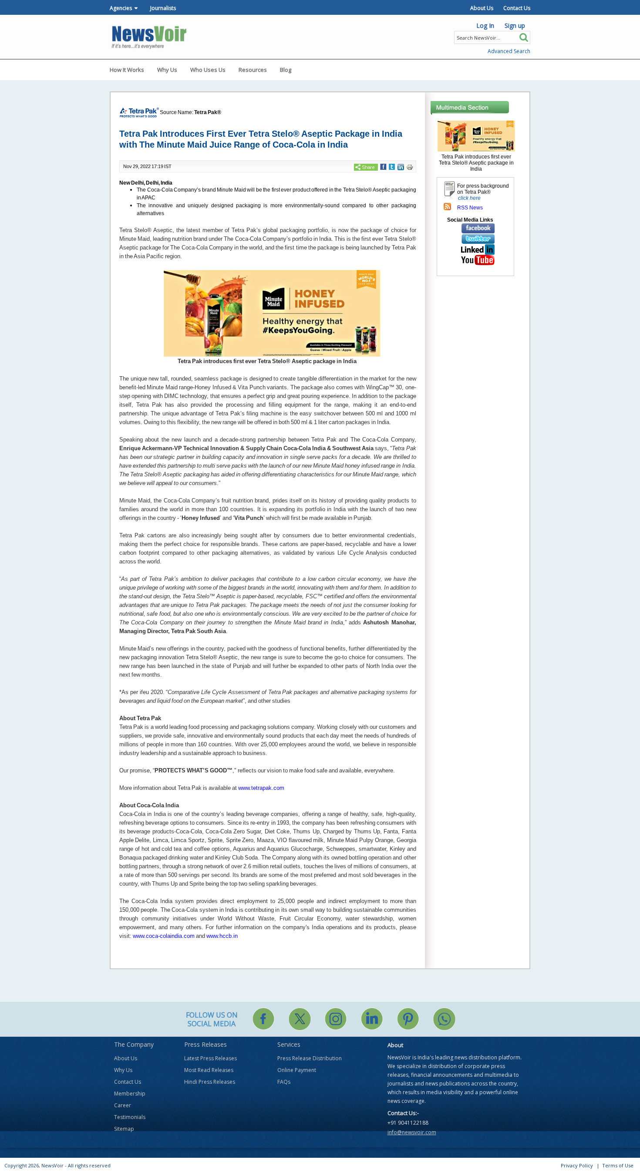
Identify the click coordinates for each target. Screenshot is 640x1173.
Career (122, 1105)
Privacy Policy (577, 1165)
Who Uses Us (208, 70)
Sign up (515, 25)
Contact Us (516, 8)
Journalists (163, 8)
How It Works (127, 70)
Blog (285, 70)
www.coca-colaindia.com (164, 936)
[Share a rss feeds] (447, 206)
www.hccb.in (222, 936)
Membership (129, 1093)
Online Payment (296, 1070)
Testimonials (129, 1117)
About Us (481, 8)
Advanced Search (509, 51)
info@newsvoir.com (411, 1132)
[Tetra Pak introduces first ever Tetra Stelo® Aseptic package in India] (476, 136)
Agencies (121, 8)
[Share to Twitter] (392, 166)
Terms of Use (617, 1165)
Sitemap (124, 1129)
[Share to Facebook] (383, 166)
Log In (485, 25)
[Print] (409, 167)
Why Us (167, 70)
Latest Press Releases (210, 1058)
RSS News (470, 208)
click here (469, 198)
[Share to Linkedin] (400, 166)
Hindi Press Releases (209, 1081)
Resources (253, 70)
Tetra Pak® (207, 112)
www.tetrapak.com (261, 788)
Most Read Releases (208, 1070)
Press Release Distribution (309, 1058)
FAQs (283, 1081)
